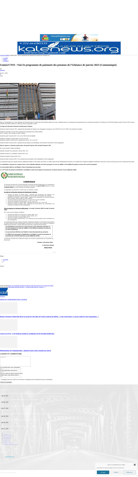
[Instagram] (130, 32)
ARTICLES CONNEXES (7, 299)
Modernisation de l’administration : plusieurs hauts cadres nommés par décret (25, 350)
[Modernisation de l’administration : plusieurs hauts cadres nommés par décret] (8, 347)
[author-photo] (4, 295)
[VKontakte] (18, 464)
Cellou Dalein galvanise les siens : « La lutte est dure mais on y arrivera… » (26, 287)
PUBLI (5, 59)
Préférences (129, 472)
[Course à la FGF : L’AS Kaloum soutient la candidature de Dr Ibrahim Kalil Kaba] (8, 330)
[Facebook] (128, 32)
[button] (135, 465)
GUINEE (6, 55)
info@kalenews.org (9, 456)
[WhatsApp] (20, 78)
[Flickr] (9, 464)
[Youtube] (137, 32)
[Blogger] (1, 464)
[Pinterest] (14, 78)
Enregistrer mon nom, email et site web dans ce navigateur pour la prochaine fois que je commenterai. (27, 379)
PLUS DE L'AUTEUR (20, 299)
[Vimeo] (135, 32)
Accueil (2, 55)
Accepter (103, 472)
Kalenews (2, 70)
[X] (133, 32)
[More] (25, 78)
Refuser (116, 472)
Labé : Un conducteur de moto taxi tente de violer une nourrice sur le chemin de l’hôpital (31, 285)
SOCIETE (6, 61)
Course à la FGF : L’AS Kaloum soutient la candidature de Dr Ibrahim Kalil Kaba (27, 333)
